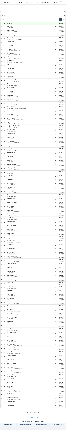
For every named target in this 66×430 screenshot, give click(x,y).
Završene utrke (30, 2)
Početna (21, 2)
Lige (37, 2)
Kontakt (55, 2)
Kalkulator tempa (45, 2)
